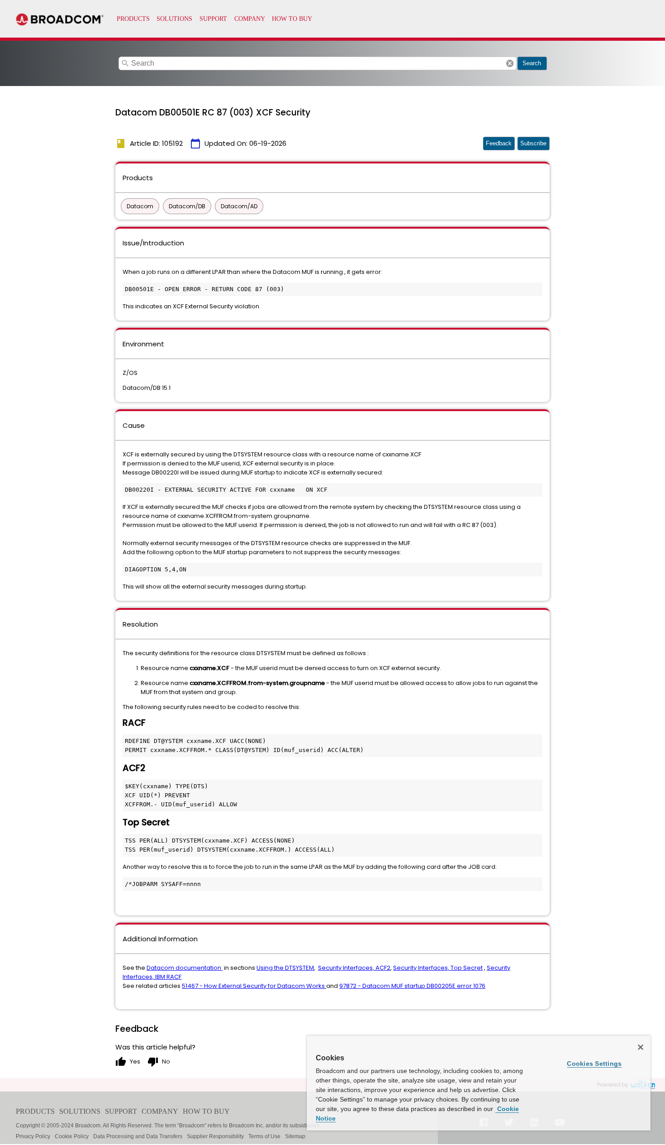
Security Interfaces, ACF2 (354, 967)
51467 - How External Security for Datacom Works (254, 986)
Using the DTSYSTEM (285, 967)
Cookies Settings (594, 1063)
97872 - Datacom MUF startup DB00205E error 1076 (412, 986)
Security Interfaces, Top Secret (438, 967)
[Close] (640, 1047)
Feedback (499, 143)
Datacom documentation (185, 967)
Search (531, 63)
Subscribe (533, 143)
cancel (509, 63)
